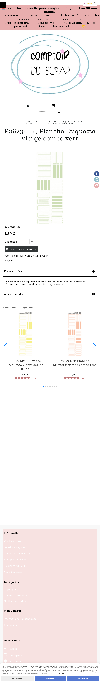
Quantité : (11, 241)
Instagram (13, 655)
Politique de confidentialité (52, 673)
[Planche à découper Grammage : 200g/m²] (25, 334)
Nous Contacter (13, 571)
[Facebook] (96, 173)
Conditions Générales (17, 553)
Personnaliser (17, 678)
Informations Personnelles (20, 618)
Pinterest (12, 661)
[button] (43, 386)
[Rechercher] (59, 111)
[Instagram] (96, 179)
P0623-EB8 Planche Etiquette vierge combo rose (74, 363)
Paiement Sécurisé (15, 565)
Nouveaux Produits (15, 595)
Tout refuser (50, 678)
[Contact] (96, 185)
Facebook (12, 648)
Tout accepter (83, 678)
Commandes (11, 625)
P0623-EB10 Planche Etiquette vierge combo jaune (25, 365)
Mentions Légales (15, 547)
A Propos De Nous (15, 559)
